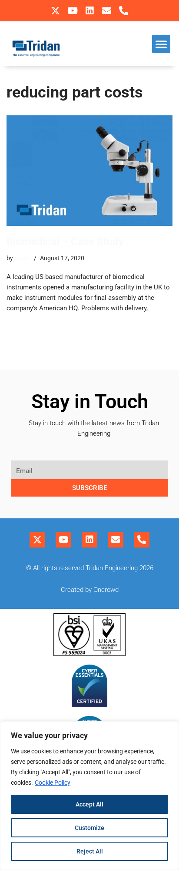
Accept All (89, 804)
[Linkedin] (89, 10)
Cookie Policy (52, 782)
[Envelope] (106, 10)
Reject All (89, 851)
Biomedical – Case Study (65, 241)
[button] (161, 44)
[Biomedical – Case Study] (89, 170)
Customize (89, 827)
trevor (22, 258)
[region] (89, 795)
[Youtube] (72, 10)
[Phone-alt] (123, 10)
